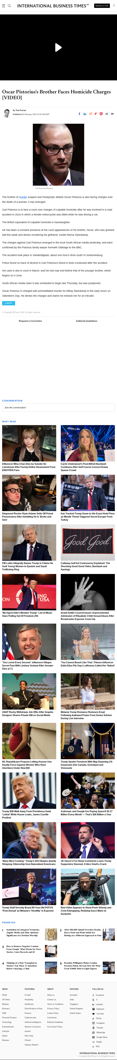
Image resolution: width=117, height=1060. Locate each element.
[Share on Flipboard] (96, 113)
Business (6, 1009)
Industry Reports (31, 1045)
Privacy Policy (53, 1009)
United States (75, 1013)
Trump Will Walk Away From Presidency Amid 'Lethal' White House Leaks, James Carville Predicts (26, 814)
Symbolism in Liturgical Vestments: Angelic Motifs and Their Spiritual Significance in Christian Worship (23, 933)
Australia (73, 995)
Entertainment (8, 1027)
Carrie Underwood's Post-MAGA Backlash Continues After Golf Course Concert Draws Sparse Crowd (84, 467)
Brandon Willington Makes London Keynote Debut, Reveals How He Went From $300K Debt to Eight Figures (82, 966)
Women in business (33, 1027)
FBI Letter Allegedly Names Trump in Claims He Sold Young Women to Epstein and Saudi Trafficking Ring (27, 566)
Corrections (52, 1018)
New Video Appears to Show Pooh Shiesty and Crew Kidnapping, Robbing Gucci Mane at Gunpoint (86, 910)
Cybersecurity (30, 1018)
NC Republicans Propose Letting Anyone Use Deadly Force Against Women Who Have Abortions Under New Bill (27, 764)
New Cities (29, 1036)
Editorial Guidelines (86, 321)
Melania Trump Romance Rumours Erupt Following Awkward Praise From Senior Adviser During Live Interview (86, 715)
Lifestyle (5, 1031)
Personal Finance (9, 1018)
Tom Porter (21, 110)
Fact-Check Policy (54, 1027)
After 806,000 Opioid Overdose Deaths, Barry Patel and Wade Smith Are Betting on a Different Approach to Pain (82, 933)
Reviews (5, 1040)
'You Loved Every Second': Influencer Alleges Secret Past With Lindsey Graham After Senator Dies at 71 (27, 665)
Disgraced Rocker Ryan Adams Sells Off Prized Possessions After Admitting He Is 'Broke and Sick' (27, 516)
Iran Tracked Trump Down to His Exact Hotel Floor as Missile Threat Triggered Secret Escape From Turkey (88, 516)
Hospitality (29, 999)
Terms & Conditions (55, 1004)
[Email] (106, 113)
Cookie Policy (53, 1013)
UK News (6, 999)
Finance (28, 1013)
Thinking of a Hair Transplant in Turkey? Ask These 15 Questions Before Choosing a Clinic (21, 966)
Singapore (74, 1004)
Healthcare (29, 1004)
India (72, 999)
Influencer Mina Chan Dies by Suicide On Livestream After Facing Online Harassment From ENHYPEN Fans (28, 467)
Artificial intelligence (33, 1022)
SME (4, 1013)
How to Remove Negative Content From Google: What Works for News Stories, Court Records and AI (23, 949)
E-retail (28, 995)
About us (51, 995)
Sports (5, 1036)
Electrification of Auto (33, 1009)
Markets (5, 1004)
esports (28, 1031)
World (4, 995)
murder (23, 197)
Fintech (28, 1040)
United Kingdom (76, 1009)
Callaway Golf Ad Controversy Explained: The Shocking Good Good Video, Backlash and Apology (85, 566)
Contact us (51, 999)
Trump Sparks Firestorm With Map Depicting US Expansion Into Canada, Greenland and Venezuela (86, 764)
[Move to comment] (112, 113)
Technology (7, 1022)
